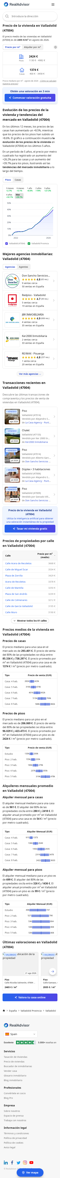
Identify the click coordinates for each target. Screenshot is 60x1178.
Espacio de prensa (14, 1115)
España (13, 1010)
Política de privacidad (15, 1138)
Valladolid (50, 1010)
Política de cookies (13, 1142)
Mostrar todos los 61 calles (32, 620)
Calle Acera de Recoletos (18, 563)
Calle (8, 555)
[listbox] (30, 971)
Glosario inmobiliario (15, 1075)
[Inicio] (4, 1010)
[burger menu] (53, 4)
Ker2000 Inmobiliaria (36, 441)
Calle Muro (11, 612)
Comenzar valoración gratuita (32, 97)
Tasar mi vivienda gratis (32, 528)
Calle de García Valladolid (19, 606)
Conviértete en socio (15, 1093)
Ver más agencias (30, 373)
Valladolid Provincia (31, 1010)
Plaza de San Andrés (16, 593)
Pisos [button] (8, 179)
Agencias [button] (10, 266)
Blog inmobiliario (13, 1080)
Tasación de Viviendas (15, 1056)
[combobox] (30, 16)
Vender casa (10, 1070)
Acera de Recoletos (15, 581)
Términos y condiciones (16, 1133)
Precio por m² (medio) (44, 555)
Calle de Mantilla (14, 587)
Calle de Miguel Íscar (16, 569)
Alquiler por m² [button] (32, 47)
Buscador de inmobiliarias (18, 1066)
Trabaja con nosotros (15, 1120)
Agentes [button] (23, 266)
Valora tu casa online (31, 997)
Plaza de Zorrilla (14, 575)
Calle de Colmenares (16, 600)
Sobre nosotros (12, 1110)
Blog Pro (8, 1097)
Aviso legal (9, 1147)
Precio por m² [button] (12, 47)
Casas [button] (18, 179)
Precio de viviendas (14, 1061)
